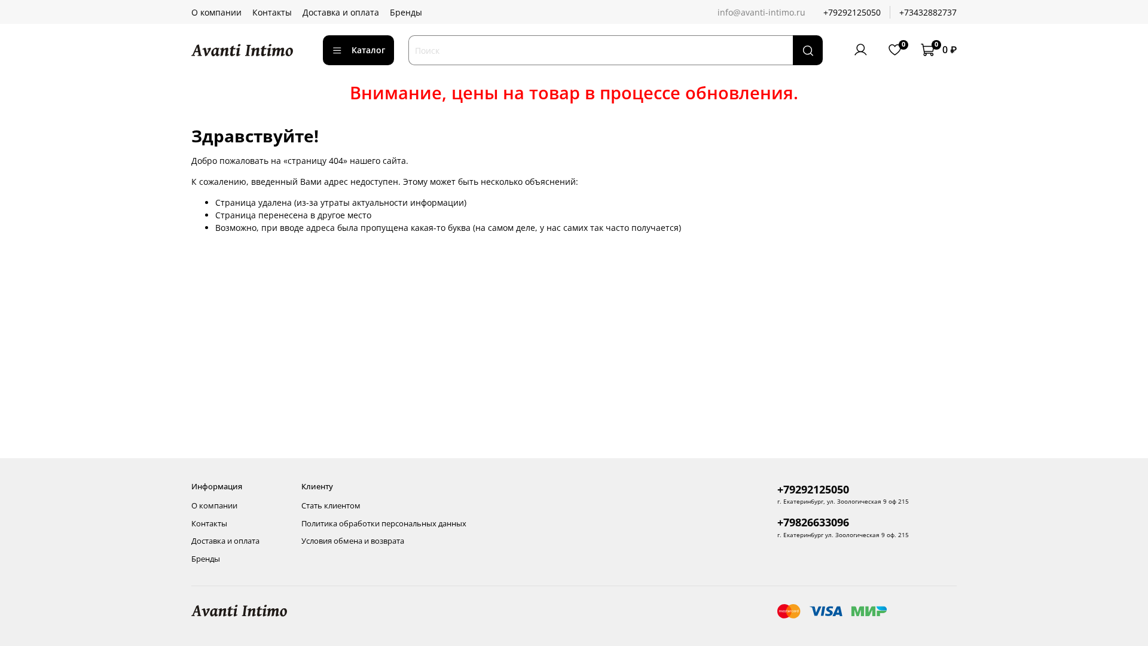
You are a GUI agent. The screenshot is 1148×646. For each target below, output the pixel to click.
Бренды (406, 12)
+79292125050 (852, 12)
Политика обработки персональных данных (383, 524)
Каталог (368, 50)
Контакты (272, 12)
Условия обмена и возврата (352, 541)
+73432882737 (928, 12)
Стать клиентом (331, 506)
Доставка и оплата (341, 12)
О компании (216, 12)
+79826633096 (813, 522)
